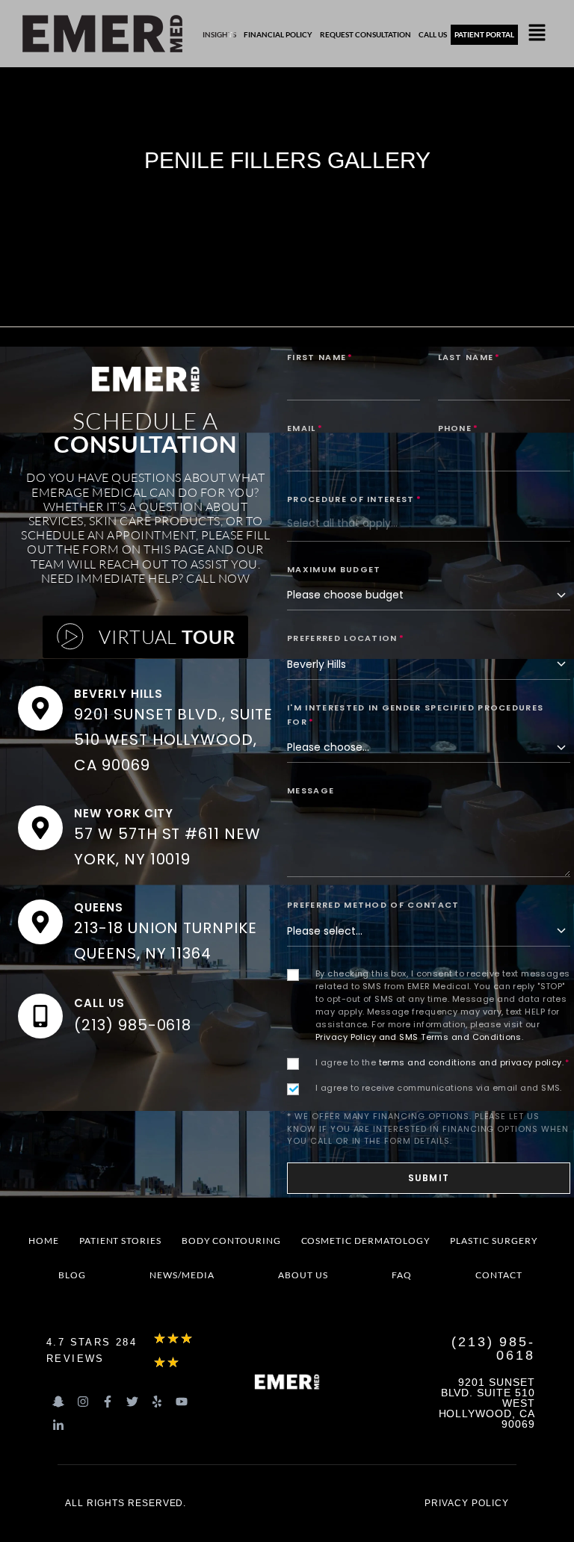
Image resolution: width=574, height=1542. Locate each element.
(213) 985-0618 (132, 1025)
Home (43, 1240)
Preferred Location (345, 638)
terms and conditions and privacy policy (470, 1062)
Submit (428, 1177)
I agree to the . (442, 1062)
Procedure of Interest (354, 499)
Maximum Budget (333, 569)
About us (303, 1275)
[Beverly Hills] (40, 708)
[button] (537, 33)
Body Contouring (231, 1240)
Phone (458, 428)
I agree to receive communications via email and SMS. (438, 1088)
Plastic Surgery (493, 1240)
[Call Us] (40, 1016)
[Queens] (40, 922)
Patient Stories (120, 1240)
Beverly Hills (118, 694)
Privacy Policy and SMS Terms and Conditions (418, 1037)
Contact (498, 1275)
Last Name (469, 357)
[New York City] (40, 827)
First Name (320, 357)
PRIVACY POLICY (466, 1503)
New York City (123, 813)
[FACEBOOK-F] (108, 1402)
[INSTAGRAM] (83, 1402)
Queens (98, 907)
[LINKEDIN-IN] (58, 1425)
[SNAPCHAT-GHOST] (58, 1402)
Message (310, 790)
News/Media (182, 1275)
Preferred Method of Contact (373, 905)
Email (305, 428)
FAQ (402, 1275)
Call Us (99, 1003)
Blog (72, 1275)
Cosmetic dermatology (365, 1240)
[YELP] (157, 1402)
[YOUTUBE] (182, 1402)
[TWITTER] (132, 1402)
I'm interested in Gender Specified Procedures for (415, 715)
